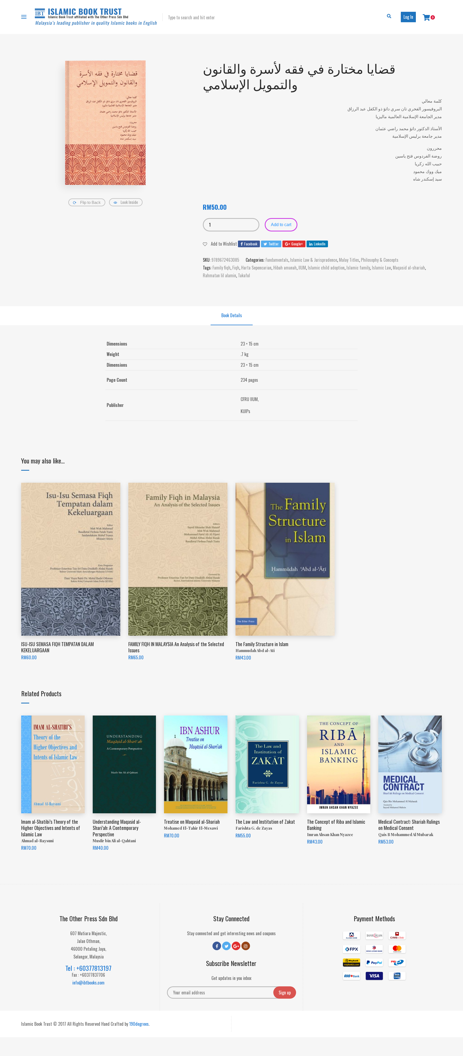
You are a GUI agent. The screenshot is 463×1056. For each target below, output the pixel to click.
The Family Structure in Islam (262, 644)
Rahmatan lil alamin (219, 275)
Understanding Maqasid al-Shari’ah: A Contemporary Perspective (117, 828)
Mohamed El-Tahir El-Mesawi (191, 828)
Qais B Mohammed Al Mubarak (405, 834)
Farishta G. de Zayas (254, 828)
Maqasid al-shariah (409, 267)
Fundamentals (277, 260)
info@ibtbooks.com (88, 982)
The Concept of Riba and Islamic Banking (336, 824)
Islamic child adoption (326, 267)
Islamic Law (381, 267)
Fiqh (235, 267)
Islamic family (358, 267)
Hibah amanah (285, 267)
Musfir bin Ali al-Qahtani (114, 840)
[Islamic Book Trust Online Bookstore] (96, 17)
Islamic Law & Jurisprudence (313, 260)
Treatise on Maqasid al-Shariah (192, 821)
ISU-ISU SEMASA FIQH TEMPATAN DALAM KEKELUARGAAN (57, 647)
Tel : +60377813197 (88, 968)
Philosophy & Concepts (379, 260)
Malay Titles (349, 260)
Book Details (231, 315)
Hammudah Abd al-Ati (255, 650)
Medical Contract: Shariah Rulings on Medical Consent (409, 824)
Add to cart (281, 224)
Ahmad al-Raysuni (37, 840)
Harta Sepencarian (256, 267)
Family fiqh (221, 267)
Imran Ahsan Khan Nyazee (330, 834)
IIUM (302, 267)
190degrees (139, 1024)
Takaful (244, 275)
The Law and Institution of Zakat (265, 821)
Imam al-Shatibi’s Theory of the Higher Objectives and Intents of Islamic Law (50, 828)
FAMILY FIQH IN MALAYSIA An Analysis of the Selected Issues (176, 647)
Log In (408, 17)
